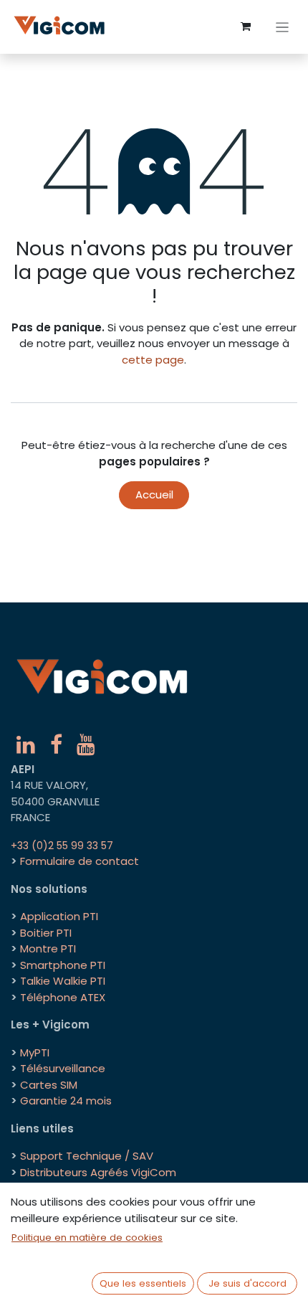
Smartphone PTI (62, 965)
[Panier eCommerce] (245, 26)
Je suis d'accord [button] (247, 1283)
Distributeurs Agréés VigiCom (98, 1172)
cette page (153, 359)
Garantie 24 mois (66, 1100)
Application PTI (59, 916)
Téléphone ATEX (62, 997)
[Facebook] (56, 744)
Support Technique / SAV (86, 1155)
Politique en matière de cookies (87, 1237)
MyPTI (34, 1052)
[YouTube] (86, 744)
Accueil (154, 494)
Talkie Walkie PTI (62, 980)
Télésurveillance (62, 1068)
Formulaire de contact (79, 861)
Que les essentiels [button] (143, 1283)
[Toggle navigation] (282, 26)
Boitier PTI (46, 932)
